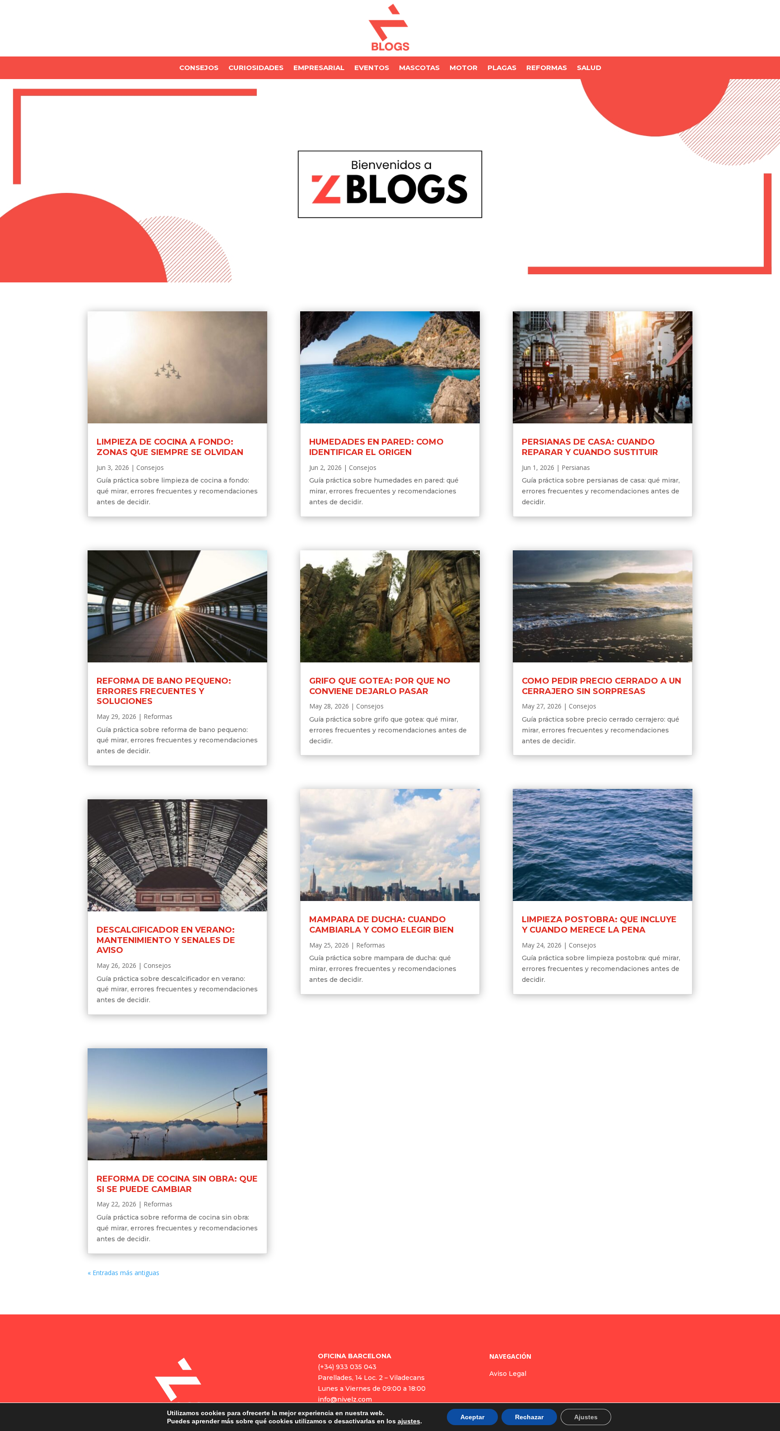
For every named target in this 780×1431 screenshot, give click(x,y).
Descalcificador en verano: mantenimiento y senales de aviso (166, 940)
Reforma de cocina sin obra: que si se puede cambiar (177, 1184)
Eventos (371, 68)
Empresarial (318, 68)
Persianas (576, 467)
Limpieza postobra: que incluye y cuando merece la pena (599, 925)
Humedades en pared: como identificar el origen (376, 447)
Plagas (502, 68)
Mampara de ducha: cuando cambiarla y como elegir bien (381, 925)
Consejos (198, 68)
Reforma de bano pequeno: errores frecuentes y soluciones (164, 691)
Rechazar (529, 1417)
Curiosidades (255, 68)
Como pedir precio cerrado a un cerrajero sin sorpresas (601, 686)
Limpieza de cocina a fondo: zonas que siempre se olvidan (170, 447)
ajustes (409, 1421)
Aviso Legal (507, 1374)
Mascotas (419, 68)
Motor (464, 68)
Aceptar (472, 1417)
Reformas (546, 68)
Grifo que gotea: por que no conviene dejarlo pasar (379, 686)
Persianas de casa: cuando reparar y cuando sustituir (590, 447)
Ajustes (586, 1417)
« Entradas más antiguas (123, 1272)
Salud (589, 68)
